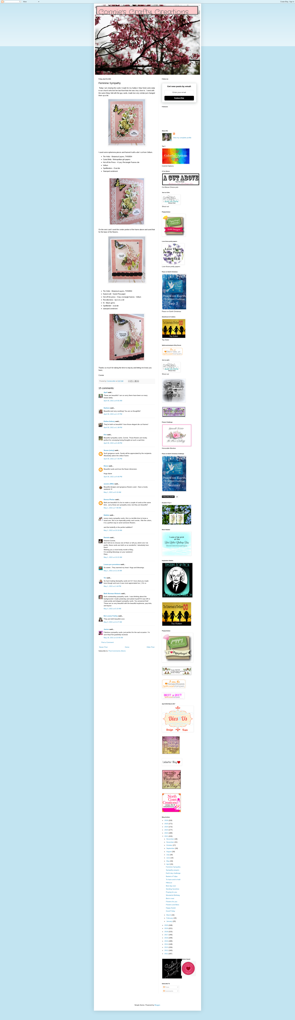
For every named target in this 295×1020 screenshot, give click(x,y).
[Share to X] (133, 381)
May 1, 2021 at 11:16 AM (113, 571)
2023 (166, 830)
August (169, 851)
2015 (166, 941)
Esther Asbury (109, 421)
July (168, 855)
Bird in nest (170, 898)
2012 (166, 950)
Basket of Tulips (171, 876)
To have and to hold (173, 879)
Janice (106, 629)
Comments (169, 991)
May (168, 861)
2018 (166, 931)
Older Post (150, 647)
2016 (166, 938)
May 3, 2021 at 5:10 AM (112, 609)
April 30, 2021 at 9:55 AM (113, 401)
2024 (166, 827)
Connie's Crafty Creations (144, 12)
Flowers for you (171, 901)
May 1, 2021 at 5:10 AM (112, 492)
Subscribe (179, 98)
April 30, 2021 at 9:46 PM (113, 477)
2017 (166, 935)
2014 (166, 944)
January (169, 921)
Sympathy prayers (172, 870)
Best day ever (171, 886)
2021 (166, 836)
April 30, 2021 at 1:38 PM (113, 427)
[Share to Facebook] (136, 381)
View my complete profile (182, 138)
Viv (105, 578)
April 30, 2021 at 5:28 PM (113, 443)
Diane (106, 466)
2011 (166, 954)
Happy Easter (171, 908)
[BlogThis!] (131, 381)
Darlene (107, 408)
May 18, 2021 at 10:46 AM (113, 638)
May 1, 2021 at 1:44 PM (112, 586)
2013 (166, 947)
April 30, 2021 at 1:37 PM (113, 414)
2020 (166, 925)
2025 (166, 824)
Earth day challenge (173, 873)
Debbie (106, 515)
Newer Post (103, 647)
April (105, 392)
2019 (166, 928)
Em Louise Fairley (111, 616)
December (170, 839)
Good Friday (170, 911)
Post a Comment (107, 642)
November (170, 842)
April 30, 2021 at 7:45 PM (113, 459)
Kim (105, 435)
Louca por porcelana (112, 564)
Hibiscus (169, 883)
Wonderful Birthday (173, 895)
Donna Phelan (109, 499)
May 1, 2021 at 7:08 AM (112, 508)
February (170, 918)
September (170, 848)
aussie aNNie (109, 484)
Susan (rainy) (109, 450)
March (168, 915)
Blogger (157, 1005)
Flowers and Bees (172, 905)
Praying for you (171, 892)
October (169, 845)
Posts (167, 987)
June (168, 858)
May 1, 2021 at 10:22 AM (113, 557)
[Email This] (129, 381)
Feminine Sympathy (173, 867)
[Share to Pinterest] (138, 381)
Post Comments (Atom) (117, 651)
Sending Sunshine (172, 889)
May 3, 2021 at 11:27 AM (113, 622)
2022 (166, 833)
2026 (166, 820)
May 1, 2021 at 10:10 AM (113, 530)
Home (127, 647)
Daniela (107, 537)
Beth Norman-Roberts (112, 593)
